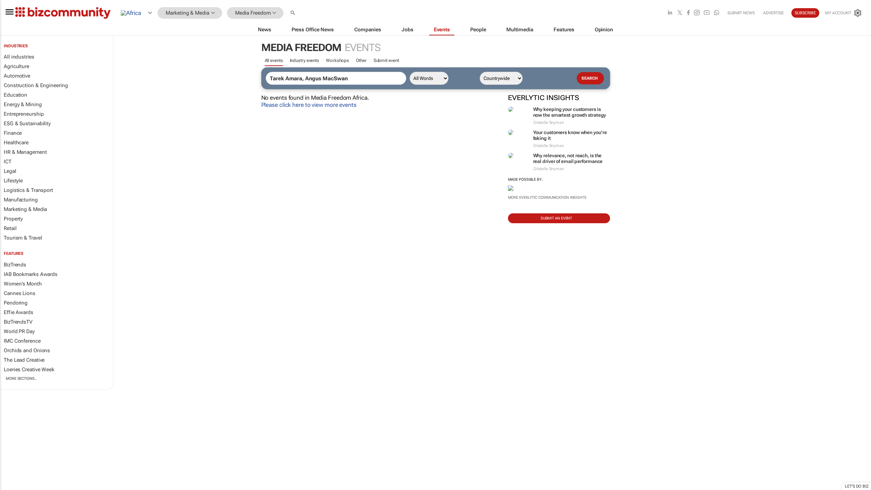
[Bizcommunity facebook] (688, 13)
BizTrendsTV (18, 322)
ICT (8, 162)
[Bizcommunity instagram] (697, 13)
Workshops (337, 60)
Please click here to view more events (309, 104)
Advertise (773, 13)
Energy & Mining (23, 104)
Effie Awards (18, 312)
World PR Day (19, 331)
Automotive (17, 76)
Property (13, 219)
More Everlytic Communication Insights (547, 197)
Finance (13, 133)
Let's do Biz (857, 486)
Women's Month (23, 284)
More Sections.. (21, 378)
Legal (10, 171)
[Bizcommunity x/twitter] (680, 13)
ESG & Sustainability (27, 123)
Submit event (386, 60)
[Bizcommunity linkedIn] (670, 13)
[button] (293, 13)
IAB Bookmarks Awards (30, 274)
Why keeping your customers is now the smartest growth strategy (569, 112)
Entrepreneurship (24, 114)
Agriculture (16, 66)
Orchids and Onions (27, 350)
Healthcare (16, 143)
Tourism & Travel (23, 238)
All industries (19, 57)
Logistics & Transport (28, 190)
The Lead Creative (24, 360)
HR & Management (25, 152)
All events (274, 60)
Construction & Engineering (36, 85)
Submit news (741, 13)
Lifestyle (13, 181)
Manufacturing (21, 200)
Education (15, 95)
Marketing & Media (25, 209)
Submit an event (556, 218)
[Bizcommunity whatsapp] (716, 13)
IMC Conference (22, 341)
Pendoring (16, 303)
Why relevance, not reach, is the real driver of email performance (568, 158)
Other (361, 60)
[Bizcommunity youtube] (707, 13)
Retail (10, 228)
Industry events (304, 60)
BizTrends (15, 265)
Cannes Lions (19, 293)
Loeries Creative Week (29, 369)
